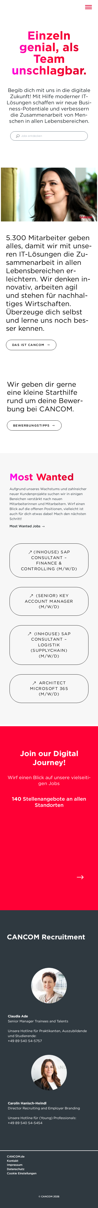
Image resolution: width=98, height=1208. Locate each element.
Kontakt (13, 1160)
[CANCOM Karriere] (15, 7)
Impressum (14, 1165)
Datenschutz (15, 1169)
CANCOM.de (15, 1156)
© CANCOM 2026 (49, 1196)
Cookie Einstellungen (21, 1173)
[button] (88, 7)
